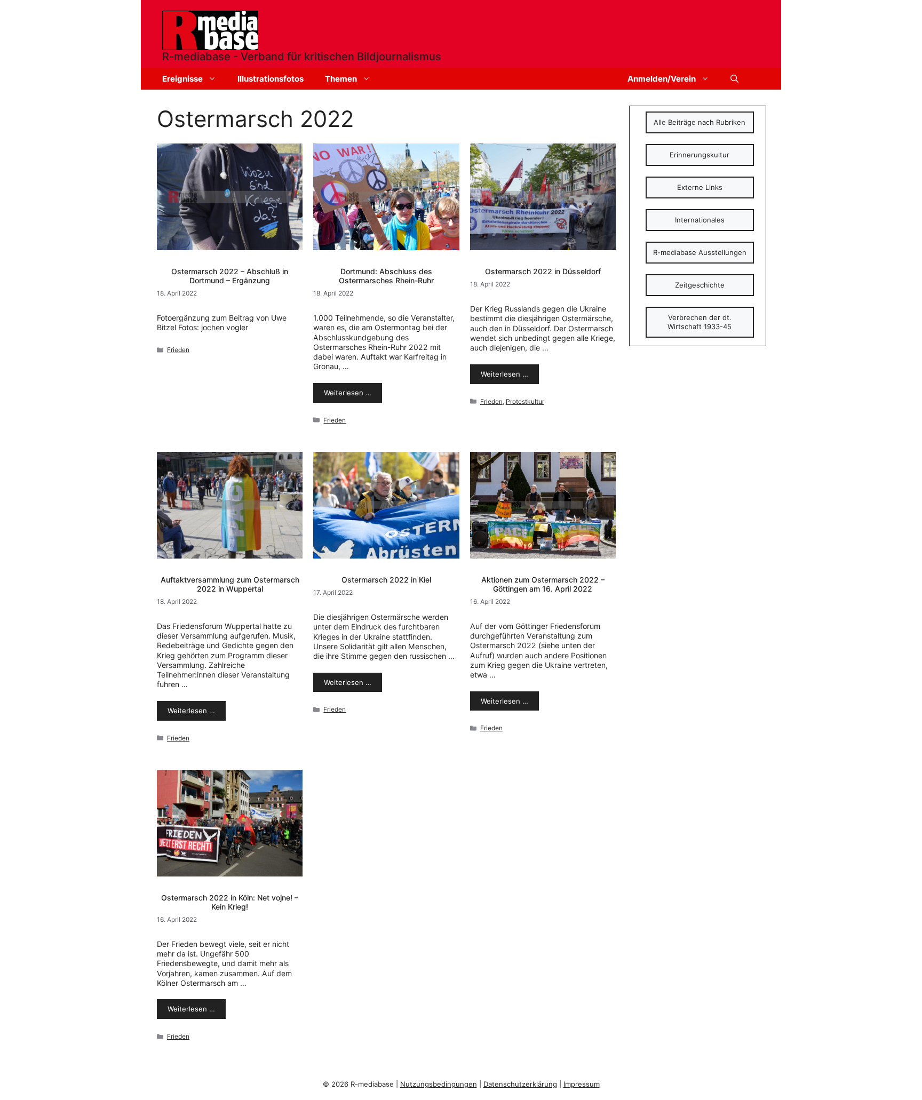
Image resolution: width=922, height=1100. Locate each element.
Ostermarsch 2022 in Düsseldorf (543, 271)
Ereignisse (182, 79)
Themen (341, 79)
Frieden (178, 350)
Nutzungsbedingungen (438, 1084)
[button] (734, 79)
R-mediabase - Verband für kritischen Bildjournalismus (301, 56)
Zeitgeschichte (700, 285)
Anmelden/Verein (661, 79)
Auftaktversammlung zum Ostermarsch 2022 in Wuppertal (230, 584)
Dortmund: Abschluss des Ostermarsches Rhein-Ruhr (386, 276)
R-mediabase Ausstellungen (699, 252)
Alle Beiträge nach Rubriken (699, 122)
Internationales (700, 220)
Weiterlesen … (347, 392)
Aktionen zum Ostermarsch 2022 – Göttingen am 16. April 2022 (543, 584)
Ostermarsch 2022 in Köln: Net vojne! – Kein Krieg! (229, 902)
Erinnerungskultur (699, 154)
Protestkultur (525, 401)
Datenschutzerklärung (520, 1084)
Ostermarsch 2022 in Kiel (386, 579)
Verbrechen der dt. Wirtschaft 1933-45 (699, 322)
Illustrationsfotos (270, 79)
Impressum (581, 1084)
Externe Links (699, 187)
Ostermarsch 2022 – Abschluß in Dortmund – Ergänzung (229, 276)
